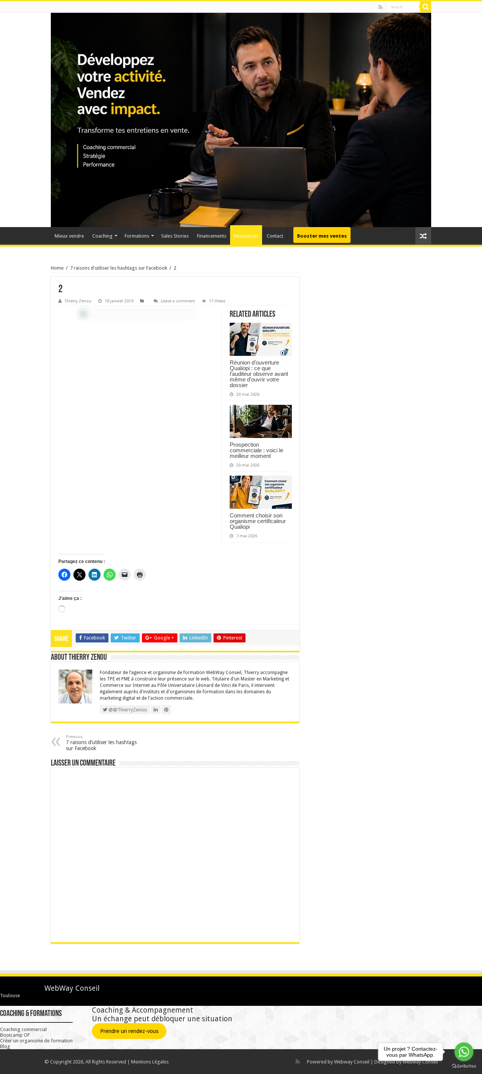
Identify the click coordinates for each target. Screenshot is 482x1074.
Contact (275, 236)
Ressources (246, 236)
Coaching (102, 236)
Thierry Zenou (78, 301)
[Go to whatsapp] (464, 1051)
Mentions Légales (150, 1062)
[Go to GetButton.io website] (464, 1066)
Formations (137, 236)
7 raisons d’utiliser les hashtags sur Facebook (101, 742)
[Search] (425, 6)
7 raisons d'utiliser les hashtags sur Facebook (118, 268)
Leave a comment (178, 301)
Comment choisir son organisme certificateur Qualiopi (258, 521)
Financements (211, 236)
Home (57, 268)
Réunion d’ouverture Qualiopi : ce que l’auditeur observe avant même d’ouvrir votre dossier (259, 373)
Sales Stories (175, 236)
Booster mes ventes (322, 236)
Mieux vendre (69, 236)
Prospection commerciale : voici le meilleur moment (256, 450)
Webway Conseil (351, 1062)
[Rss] (380, 7)
